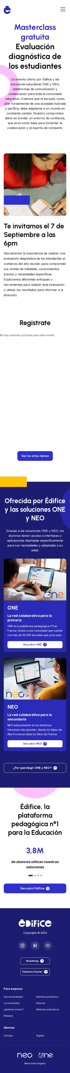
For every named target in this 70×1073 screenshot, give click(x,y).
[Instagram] (22, 945)
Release (8, 1015)
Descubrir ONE (32, 644)
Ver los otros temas (35, 456)
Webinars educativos (47, 1009)
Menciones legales (35, 1063)
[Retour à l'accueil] (35, 923)
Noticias (40, 1003)
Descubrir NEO (32, 743)
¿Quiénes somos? (14, 1009)
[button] (30, 875)
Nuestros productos (47, 996)
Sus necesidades (13, 996)
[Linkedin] (35, 945)
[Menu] (63, 10)
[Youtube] (47, 945)
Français (8, 1035)
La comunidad (11, 1003)
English (40, 1035)
